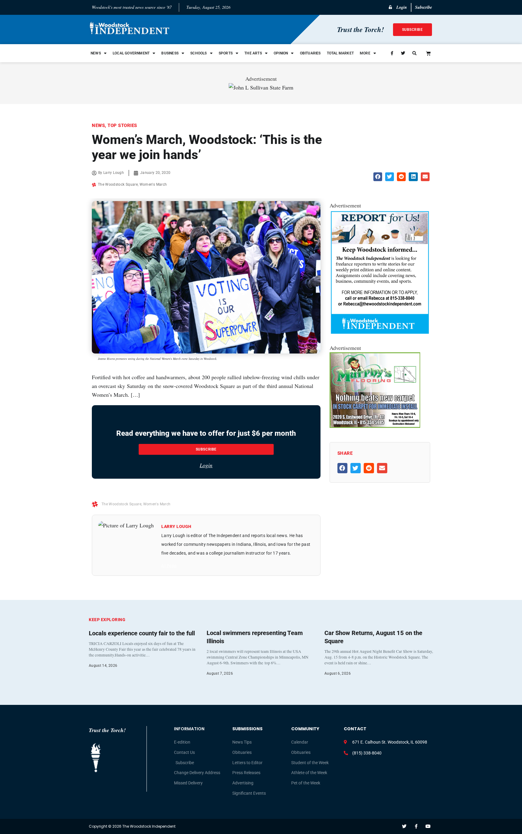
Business (170, 53)
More (365, 53)
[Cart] (428, 53)
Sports (226, 53)
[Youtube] (428, 826)
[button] (377, 176)
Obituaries (310, 53)
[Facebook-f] (416, 826)
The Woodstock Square (118, 184)
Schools (198, 53)
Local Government (131, 53)
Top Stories (122, 125)
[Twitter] (404, 826)
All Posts (168, 566)
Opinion (281, 53)
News (96, 53)
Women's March (153, 184)
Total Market (340, 53)
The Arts (253, 53)
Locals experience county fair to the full (142, 633)
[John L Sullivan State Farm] (261, 87)
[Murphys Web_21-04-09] (375, 425)
